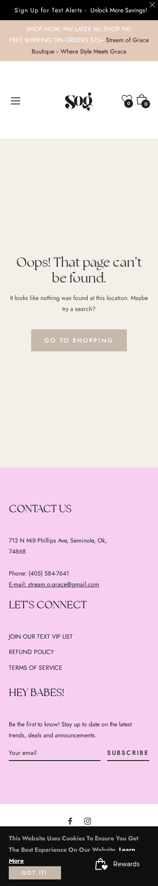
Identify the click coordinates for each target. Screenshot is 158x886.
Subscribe (128, 752)
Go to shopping (78, 340)
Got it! (35, 873)
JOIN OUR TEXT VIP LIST (41, 636)
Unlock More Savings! (118, 10)
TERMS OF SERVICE (35, 667)
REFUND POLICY (31, 651)
